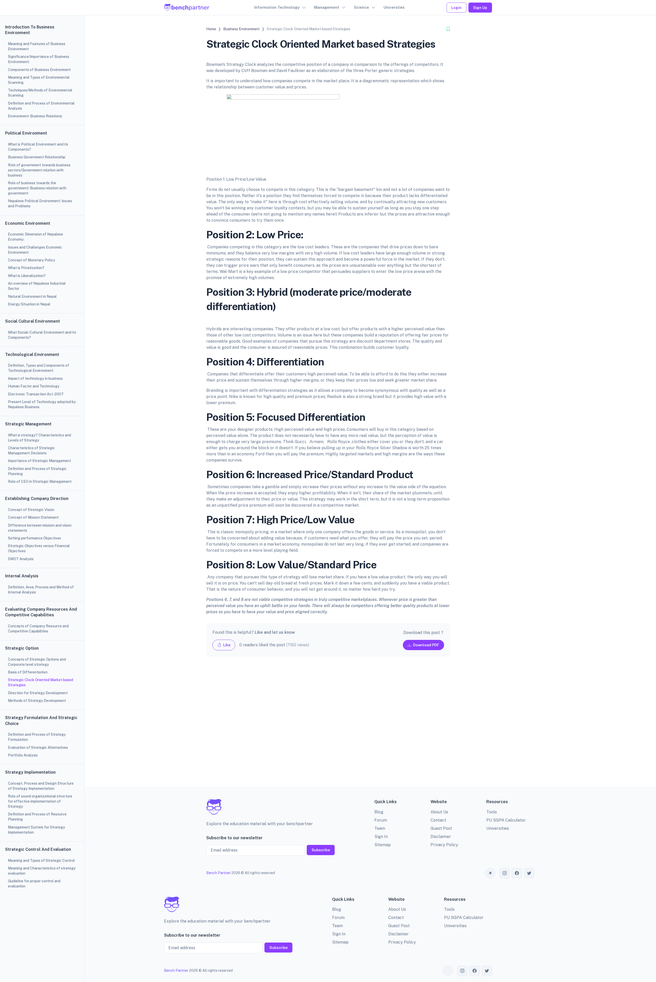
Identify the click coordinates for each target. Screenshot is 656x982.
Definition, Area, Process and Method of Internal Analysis (41, 589)
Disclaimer (440, 836)
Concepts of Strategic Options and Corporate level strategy (37, 662)
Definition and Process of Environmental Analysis (41, 105)
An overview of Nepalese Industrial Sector (37, 286)
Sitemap (382, 844)
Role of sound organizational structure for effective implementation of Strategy (40, 801)
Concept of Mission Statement (33, 517)
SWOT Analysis (21, 559)
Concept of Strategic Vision (31, 510)
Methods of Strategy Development (37, 701)
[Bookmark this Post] (448, 29)
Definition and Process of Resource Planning (37, 816)
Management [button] (326, 7)
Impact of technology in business (35, 378)
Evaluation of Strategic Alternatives (38, 747)
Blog (378, 812)
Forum (380, 820)
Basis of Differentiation (27, 672)
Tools (491, 812)
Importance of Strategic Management (39, 461)
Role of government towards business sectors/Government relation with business (39, 170)
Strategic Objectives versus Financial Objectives (39, 548)
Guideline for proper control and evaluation (34, 883)
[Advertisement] (328, 726)
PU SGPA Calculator (506, 820)
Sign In (381, 836)
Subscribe (321, 850)
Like (226, 645)
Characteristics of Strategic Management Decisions (31, 450)
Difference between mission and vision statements (39, 528)
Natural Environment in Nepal (32, 296)
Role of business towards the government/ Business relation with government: (37, 188)
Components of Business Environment (39, 70)
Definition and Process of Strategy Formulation (37, 737)
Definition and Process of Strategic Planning (37, 471)
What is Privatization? (26, 268)
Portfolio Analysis (23, 755)
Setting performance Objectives (34, 538)
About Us (439, 812)
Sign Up (480, 7)
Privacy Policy (444, 844)
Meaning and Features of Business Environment (36, 46)
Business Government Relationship (36, 157)
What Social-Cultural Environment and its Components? (42, 335)
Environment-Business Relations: (35, 116)
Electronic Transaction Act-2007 (36, 394)
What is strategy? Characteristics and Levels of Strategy (39, 437)
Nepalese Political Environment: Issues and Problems (40, 203)
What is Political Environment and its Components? (38, 146)
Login (456, 7)
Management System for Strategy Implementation (36, 829)
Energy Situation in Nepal (29, 304)
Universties (394, 7)
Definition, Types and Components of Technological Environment (38, 368)
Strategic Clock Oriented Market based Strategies (40, 682)
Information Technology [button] (277, 7)
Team (379, 828)
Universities (497, 828)
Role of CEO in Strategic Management (39, 481)
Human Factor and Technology (33, 386)
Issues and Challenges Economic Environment (35, 249)
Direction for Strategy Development (38, 693)
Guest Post (441, 828)
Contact (438, 820)
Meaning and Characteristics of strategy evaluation (42, 870)
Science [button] (361, 7)
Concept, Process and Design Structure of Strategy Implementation (41, 786)
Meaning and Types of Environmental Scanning (38, 80)
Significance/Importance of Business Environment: (38, 59)
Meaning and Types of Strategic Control (41, 860)
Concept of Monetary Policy (31, 260)
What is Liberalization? (27, 276)
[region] (42, 491)
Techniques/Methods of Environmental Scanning (40, 92)
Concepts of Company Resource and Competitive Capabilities (38, 628)
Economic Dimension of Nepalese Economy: (35, 236)
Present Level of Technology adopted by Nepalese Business (42, 404)
